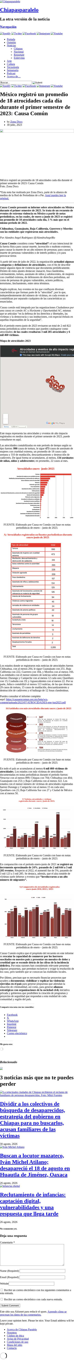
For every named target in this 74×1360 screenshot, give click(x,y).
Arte (9, 61)
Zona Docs (16, 121)
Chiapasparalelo (19, 10)
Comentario (7, 1242)
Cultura (11, 64)
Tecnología (13, 67)
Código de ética (15, 1335)
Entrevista (19, 57)
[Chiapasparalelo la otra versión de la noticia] (37, 1)
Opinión (11, 42)
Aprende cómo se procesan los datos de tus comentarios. (33, 1313)
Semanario (12, 70)
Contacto (12, 1348)
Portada (11, 39)
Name (9, 1270)
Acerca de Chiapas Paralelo (22, 1329)
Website (4, 1283)
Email (9, 1277)
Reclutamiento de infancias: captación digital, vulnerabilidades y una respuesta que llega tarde (33, 1204)
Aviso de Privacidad (18, 1338)
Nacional (19, 51)
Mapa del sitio (14, 1344)
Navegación (8, 27)
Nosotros (12, 1332)
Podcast (11, 73)
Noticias (11, 45)
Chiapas (18, 48)
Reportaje (19, 54)
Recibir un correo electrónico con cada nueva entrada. (33, 1299)
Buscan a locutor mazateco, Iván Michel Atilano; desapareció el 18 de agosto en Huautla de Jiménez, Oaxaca (35, 1165)
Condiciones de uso (17, 1341)
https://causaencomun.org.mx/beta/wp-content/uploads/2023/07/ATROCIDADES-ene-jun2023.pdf (33, 701)
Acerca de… (14, 76)
